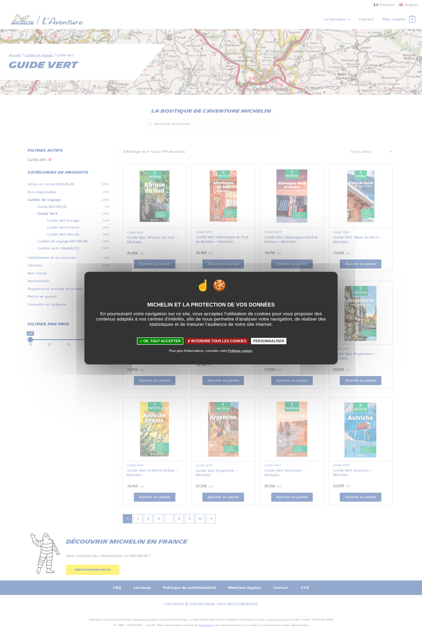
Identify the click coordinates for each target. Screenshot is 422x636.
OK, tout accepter (161, 341)
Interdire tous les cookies (218, 341)
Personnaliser (268, 341)
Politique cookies (240, 351)
